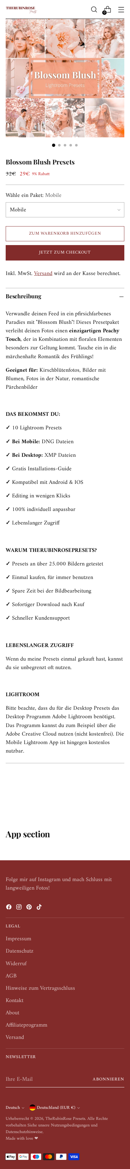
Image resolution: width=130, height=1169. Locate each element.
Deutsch (13, 1108)
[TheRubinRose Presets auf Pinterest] (29, 908)
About (12, 1013)
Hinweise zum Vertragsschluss (40, 988)
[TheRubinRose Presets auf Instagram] (19, 908)
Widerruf (16, 964)
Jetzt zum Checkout (65, 252)
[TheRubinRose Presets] (21, 9)
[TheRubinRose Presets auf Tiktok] (40, 908)
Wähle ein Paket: (34, 195)
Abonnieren (108, 1079)
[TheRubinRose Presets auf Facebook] (9, 908)
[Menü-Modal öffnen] (121, 9)
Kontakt (14, 1001)
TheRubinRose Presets (65, 1119)
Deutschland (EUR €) (56, 1108)
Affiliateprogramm (26, 1025)
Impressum (18, 939)
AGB (11, 976)
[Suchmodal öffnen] (93, 9)
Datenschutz (19, 951)
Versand (43, 273)
